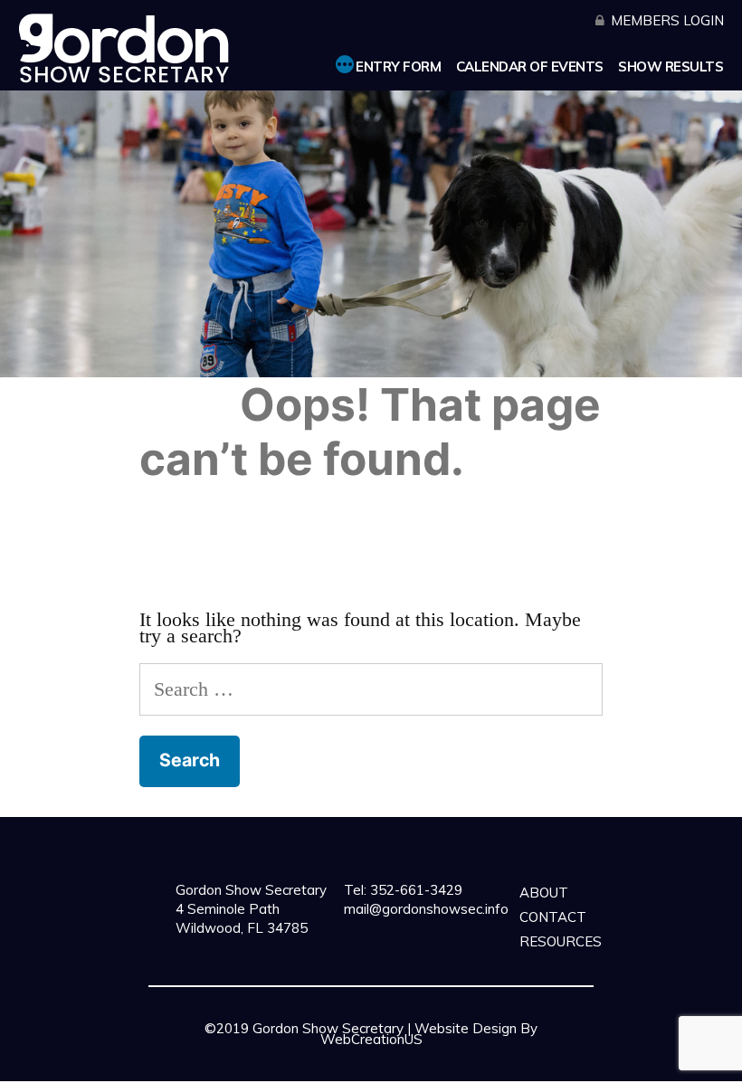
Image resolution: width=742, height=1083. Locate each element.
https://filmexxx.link (499, 1063)
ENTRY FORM (398, 66)
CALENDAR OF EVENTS (530, 66)
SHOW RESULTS (670, 66)
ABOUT (543, 892)
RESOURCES (560, 941)
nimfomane (379, 1074)
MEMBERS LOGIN (667, 20)
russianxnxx (463, 1074)
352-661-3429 (414, 889)
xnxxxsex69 (387, 1063)
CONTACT (552, 917)
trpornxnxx (299, 1074)
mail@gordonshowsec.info (426, 908)
